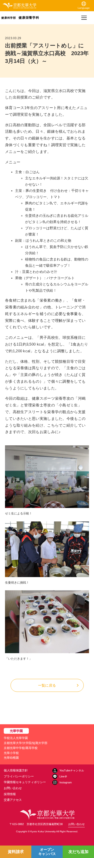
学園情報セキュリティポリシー (25, 782)
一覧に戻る (47, 685)
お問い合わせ (13, 788)
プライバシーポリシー (19, 776)
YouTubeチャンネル (71, 770)
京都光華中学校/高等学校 (21, 748)
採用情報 (10, 794)
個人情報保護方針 (16, 770)
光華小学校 (11, 753)
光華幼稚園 (11, 757)
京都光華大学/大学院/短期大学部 (25, 743)
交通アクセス (13, 800)
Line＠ (63, 776)
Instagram (65, 782)
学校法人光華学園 (16, 738)
